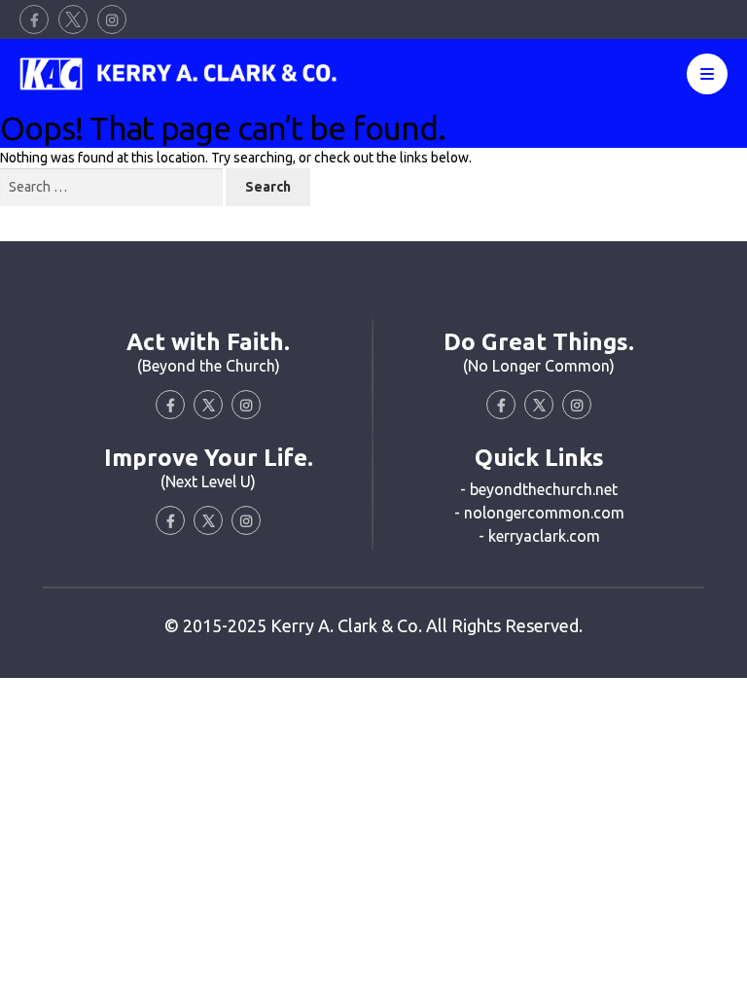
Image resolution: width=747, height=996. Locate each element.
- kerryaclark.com (539, 536)
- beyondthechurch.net (539, 489)
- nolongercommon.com (539, 512)
